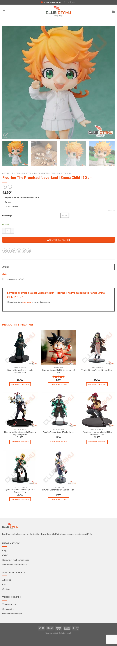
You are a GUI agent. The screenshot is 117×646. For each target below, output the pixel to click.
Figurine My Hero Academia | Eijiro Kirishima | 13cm (97, 433)
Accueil (6, 173)
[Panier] (113, 11)
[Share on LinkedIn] (29, 251)
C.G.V (4, 555)
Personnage (7, 216)
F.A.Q (4, 584)
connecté (26, 302)
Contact (6, 589)
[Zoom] (6, 135)
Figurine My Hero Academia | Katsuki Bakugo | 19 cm (20, 490)
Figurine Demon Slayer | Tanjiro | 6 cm (58, 432)
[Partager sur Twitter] (14, 251)
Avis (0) (5, 267)
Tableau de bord (9, 604)
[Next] (108, 82)
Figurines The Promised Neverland (54, 173)
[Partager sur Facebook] (9, 251)
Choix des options (20, 384)
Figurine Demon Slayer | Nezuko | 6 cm (97, 370)
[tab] (58, 267)
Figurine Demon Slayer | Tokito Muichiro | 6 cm (20, 371)
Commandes (8, 609)
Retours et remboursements (15, 559)
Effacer (111, 210)
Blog (4, 550)
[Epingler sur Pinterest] (24, 251)
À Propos (6, 579)
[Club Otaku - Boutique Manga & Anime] (58, 11)
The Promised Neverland (23, 173)
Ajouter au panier (58, 240)
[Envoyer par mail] (19, 251)
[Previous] (8, 82)
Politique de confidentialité (14, 564)
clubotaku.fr (66, 633)
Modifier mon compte (12, 613)
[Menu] (3, 11)
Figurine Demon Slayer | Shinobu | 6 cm (58, 490)
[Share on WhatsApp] (4, 251)
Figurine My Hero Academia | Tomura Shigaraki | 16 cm (20, 433)
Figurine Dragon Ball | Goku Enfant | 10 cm (58, 371)
